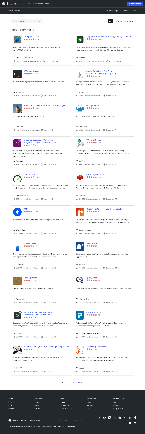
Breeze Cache (30, 243)
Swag (89, 409)
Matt (115, 402)
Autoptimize (29, 174)
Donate (90, 405)
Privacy (11, 409)
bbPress (116, 405)
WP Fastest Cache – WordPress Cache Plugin (44, 105)
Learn (62, 399)
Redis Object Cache (95, 174)
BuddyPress (118, 409)
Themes (37, 402)
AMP (26, 209)
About (10, 399)
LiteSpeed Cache (31, 36)
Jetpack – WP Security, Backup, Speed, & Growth (108, 36)
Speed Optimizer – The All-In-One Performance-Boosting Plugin (101, 72)
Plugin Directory (14, 11)
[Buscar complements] (40, 21)
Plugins (36, 405)
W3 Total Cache (93, 140)
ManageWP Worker (95, 105)
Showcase (38, 399)
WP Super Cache (31, 71)
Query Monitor (92, 278)
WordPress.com (119, 399)
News (10, 402)
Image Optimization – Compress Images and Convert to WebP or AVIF (41, 141)
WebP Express (93, 243)
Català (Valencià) (34, 420)
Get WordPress (135, 4)
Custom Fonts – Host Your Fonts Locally (104, 209)
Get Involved (91, 399)
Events (89, 402)
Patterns (37, 409)
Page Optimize (30, 278)
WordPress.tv (66, 409)
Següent (80, 382)
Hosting (11, 405)
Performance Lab (94, 312)
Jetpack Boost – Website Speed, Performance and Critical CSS (38, 313)
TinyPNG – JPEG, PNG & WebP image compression (46, 347)
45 (74, 382)
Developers (65, 405)
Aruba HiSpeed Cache (96, 347)
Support (63, 402)
